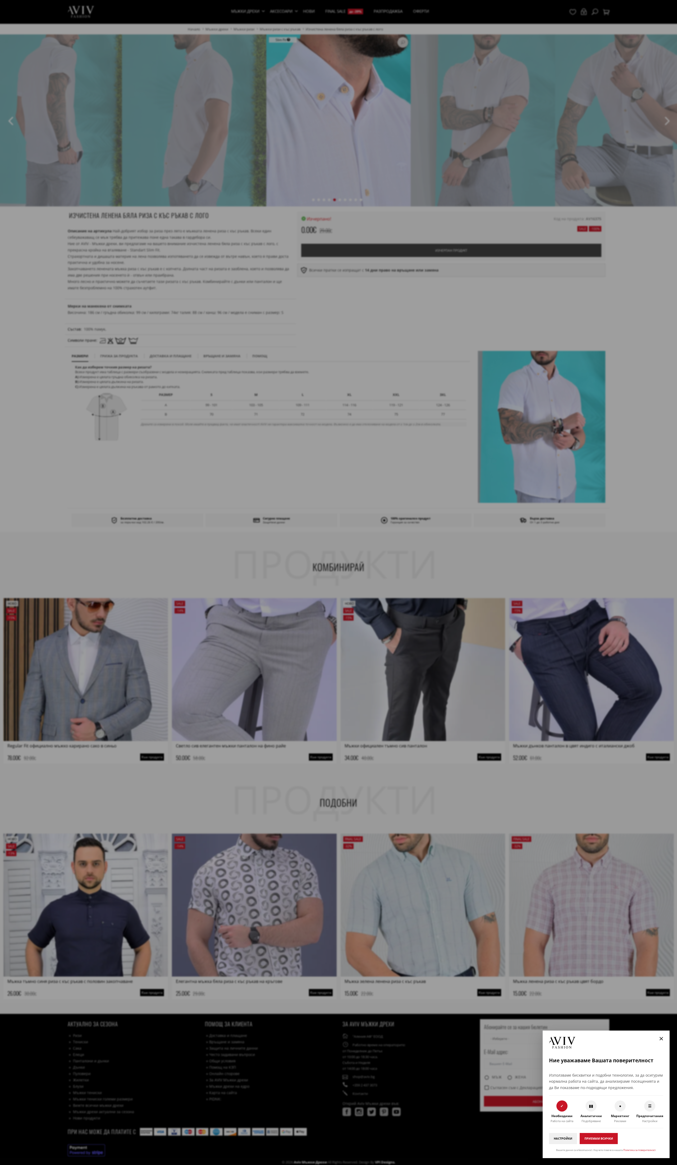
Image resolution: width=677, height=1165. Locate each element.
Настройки (563, 1138)
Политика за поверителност (639, 1150)
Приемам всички (598, 1138)
